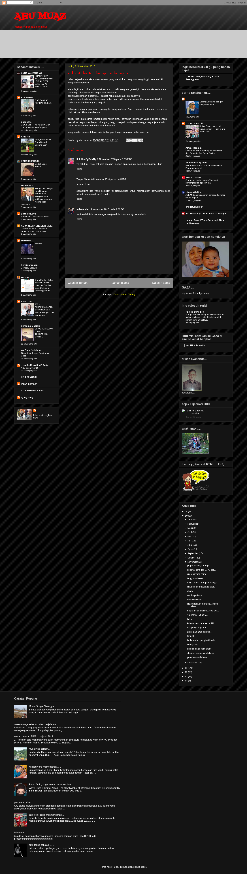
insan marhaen (29, 384)
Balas (79, 169)
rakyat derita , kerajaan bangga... (203, 582)
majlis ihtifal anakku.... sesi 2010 (203, 610)
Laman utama (120, 282)
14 (186, 680)
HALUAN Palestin (195, 345)
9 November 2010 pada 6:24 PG (107, 209)
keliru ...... (191, 619)
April (190, 532)
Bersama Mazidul (31, 326)
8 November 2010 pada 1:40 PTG (108, 179)
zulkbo (25, 277)
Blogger (142, 866)
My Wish (39, 243)
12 (186, 672)
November (193, 562)
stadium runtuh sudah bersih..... (202, 653)
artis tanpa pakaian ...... (41, 845)
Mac (190, 528)
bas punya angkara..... (197, 627)
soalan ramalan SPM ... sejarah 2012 (33, 736)
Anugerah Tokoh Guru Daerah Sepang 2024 (43, 142)
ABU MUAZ (40, 16)
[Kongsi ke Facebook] (138, 140)
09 (186, 511)
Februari (192, 524)
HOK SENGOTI (29, 377)
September (193, 553)
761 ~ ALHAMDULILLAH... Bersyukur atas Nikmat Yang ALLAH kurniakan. (44, 309)
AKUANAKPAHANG (31, 73)
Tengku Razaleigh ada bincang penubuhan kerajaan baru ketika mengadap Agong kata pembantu (37, 196)
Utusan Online (193, 192)
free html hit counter (193, 417)
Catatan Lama (161, 282)
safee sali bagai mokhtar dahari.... (47, 814)
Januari (191, 519)
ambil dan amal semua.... (199, 632)
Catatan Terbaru (78, 282)
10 (186, 516)
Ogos (190, 549)
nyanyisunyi (27, 397)
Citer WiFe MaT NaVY (33, 390)
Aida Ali (25, 136)
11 (186, 668)
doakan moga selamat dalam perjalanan (35, 724)
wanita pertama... (195, 595)
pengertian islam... (23, 802)
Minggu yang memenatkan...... (45, 766)
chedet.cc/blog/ (194, 207)
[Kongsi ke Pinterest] (141, 140)
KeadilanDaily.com (196, 162)
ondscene (26, 122)
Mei (190, 536)
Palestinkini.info (195, 312)
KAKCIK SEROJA (30, 161)
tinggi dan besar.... (196, 578)
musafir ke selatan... (39, 748)
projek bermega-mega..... (199, 565)
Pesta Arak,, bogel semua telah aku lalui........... (54, 784)
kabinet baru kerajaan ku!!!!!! (200, 623)
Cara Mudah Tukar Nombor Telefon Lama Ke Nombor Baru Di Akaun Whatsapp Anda (44, 285)
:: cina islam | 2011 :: (197, 123)
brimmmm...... (21, 832)
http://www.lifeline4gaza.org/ (195, 293)
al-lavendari (83, 209)
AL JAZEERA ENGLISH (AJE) (36, 226)
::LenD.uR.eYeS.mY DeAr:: (35, 365)
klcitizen (26, 240)
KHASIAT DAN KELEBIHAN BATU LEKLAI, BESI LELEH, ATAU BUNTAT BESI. (44, 81)
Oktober (192, 557)
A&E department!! (29, 368)
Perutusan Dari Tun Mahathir (35, 216)
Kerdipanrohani (29, 265)
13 (186, 676)
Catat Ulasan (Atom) (124, 294)
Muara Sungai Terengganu (42, 706)
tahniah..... (192, 636)
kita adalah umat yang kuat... (201, 587)
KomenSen (27, 97)
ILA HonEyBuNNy (86, 159)
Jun (190, 540)
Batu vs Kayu (28, 214)
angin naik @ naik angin (199, 649)
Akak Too (26, 301)
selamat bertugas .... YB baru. (201, 570)
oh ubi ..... (191, 591)
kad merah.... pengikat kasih (201, 640)
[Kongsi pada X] (134, 140)
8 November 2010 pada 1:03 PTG (114, 159)
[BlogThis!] (131, 140)
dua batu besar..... (195, 599)
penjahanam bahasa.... (198, 657)
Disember (193, 662)
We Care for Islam (31, 350)
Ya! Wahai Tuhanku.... (197, 615)
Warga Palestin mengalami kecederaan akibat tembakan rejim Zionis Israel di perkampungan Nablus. (205, 317)
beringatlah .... (194, 644)
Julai (190, 545)
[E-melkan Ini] (127, 140)
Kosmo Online (193, 177)
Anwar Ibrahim (193, 148)
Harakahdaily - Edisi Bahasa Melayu (206, 213)
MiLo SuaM (27, 185)
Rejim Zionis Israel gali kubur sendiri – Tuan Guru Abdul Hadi (212, 129)
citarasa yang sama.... (198, 574)
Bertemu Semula (29, 268)
